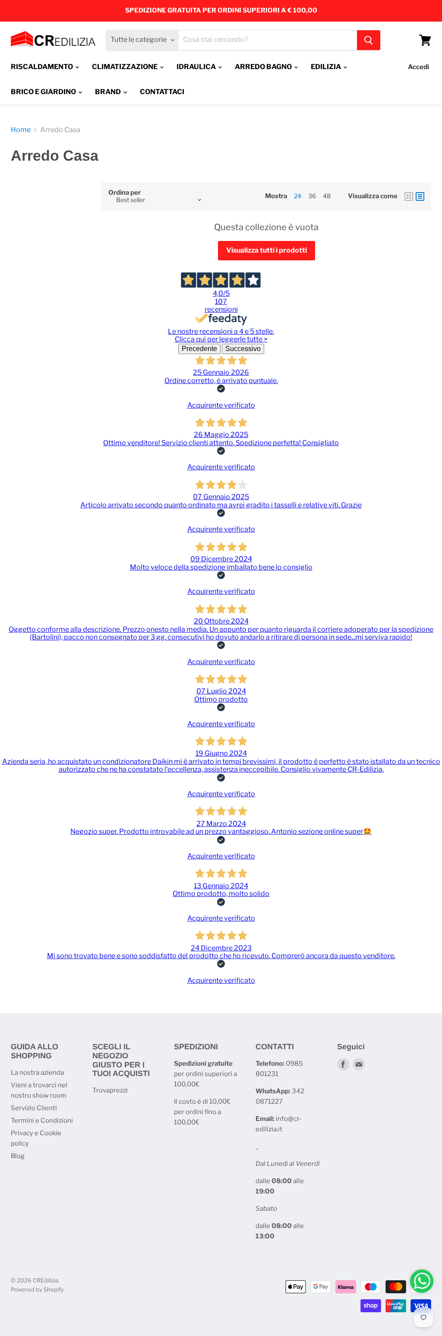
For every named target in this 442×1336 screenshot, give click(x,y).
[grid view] (408, 196)
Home (21, 130)
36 (312, 195)
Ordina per (124, 192)
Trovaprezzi (110, 1090)
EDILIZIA (326, 67)
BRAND (108, 92)
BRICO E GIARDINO (44, 92)
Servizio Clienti (34, 1108)
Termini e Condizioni (42, 1120)
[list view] (420, 196)
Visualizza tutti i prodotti (266, 250)
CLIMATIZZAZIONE (125, 67)
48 (327, 195)
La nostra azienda (37, 1072)
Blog (18, 1156)
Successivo (243, 348)
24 (297, 195)
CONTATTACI (162, 92)
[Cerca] (368, 40)
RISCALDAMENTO (42, 67)
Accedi (418, 67)
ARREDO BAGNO (264, 67)
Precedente (199, 348)
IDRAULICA (197, 67)
